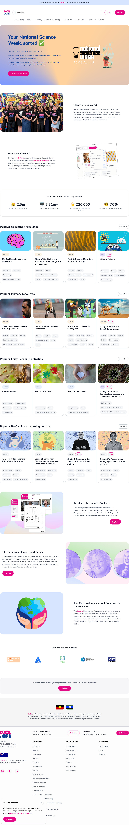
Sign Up (120, 12)
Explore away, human (17, 74)
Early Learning (19, 20)
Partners (36, 758)
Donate (124, 733)
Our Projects (67, 20)
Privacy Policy (38, 775)
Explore (115, 522)
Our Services (70, 754)
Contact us (73, 733)
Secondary (38, 20)
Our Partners (70, 746)
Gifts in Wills (71, 766)
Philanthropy (70, 758)
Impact (35, 750)
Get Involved (79, 20)
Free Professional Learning (43, 799)
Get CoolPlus (38, 791)
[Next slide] (125, 55)
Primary (29, 20)
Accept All (10, 819)
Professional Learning (52, 20)
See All (122, 227)
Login (109, 12)
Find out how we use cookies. (20, 813)
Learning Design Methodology (44, 816)
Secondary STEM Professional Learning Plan (47, 804)
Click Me (64, 688)
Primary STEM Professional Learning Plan (46, 810)
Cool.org (21, 158)
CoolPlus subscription (41, 161)
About (91, 20)
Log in (62, 3)
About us (36, 746)
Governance (37, 766)
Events (101, 20)
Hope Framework (39, 783)
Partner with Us (72, 750)
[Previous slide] (4, 55)
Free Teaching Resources (42, 795)
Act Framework (39, 787)
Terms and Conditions (41, 779)
